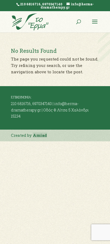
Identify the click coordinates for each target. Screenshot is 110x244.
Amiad (40, 135)
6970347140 (42, 103)
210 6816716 (21, 103)
